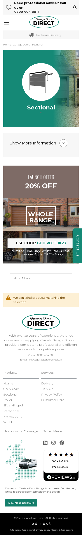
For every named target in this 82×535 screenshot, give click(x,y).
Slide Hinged (13, 405)
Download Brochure (21, 502)
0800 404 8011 (26, 12)
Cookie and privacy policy (36, 529)
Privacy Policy (51, 394)
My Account (12, 416)
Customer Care (52, 400)
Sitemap (15, 529)
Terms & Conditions (62, 529)
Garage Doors (22, 44)
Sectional (10, 394)
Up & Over (11, 389)
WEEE (8, 422)
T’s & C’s (47, 389)
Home (7, 44)
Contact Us (78, 246)
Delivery (47, 383)
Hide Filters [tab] (21, 278)
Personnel (11, 411)
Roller (7, 400)
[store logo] (44, 22)
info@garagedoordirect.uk (45, 359)
